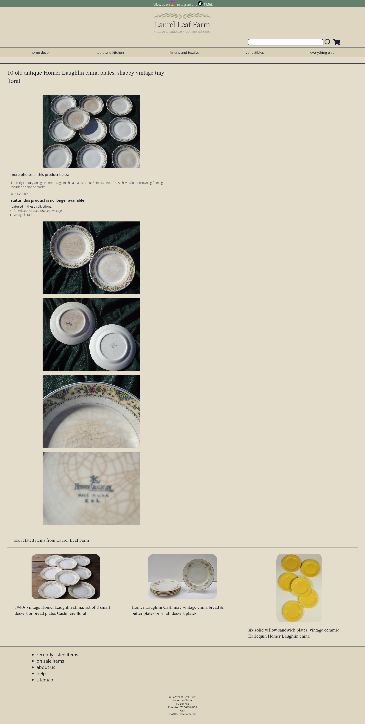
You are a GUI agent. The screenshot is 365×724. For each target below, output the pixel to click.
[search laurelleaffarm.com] (328, 42)
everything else (322, 52)
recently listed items (57, 654)
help (41, 673)
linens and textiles (184, 52)
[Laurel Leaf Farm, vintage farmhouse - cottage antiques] (182, 23)
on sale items (50, 661)
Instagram (183, 4)
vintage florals (23, 215)
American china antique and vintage (38, 211)
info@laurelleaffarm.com (182, 714)
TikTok (208, 4)
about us (45, 667)
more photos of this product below (40, 174)
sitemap (44, 680)
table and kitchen (110, 52)
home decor (40, 52)
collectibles (255, 52)
